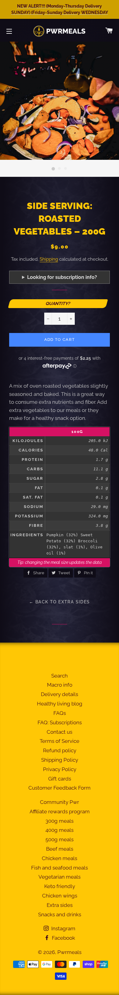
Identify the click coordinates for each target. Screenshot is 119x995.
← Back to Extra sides (59, 601)
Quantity (57, 303)
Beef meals (59, 849)
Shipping (49, 259)
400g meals (59, 830)
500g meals (59, 839)
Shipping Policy (59, 760)
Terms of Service (59, 741)
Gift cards (59, 779)
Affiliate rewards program (60, 811)
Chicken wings (59, 896)
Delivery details (59, 694)
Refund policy (59, 750)
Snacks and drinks (59, 914)
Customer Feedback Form (59, 788)
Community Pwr (59, 802)
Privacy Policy (59, 769)
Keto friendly (59, 886)
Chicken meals (59, 858)
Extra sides (60, 905)
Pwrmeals (69, 952)
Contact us (59, 732)
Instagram (62, 928)
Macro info (59, 685)
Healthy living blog (59, 704)
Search (59, 676)
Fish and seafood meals (59, 868)
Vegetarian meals (59, 877)
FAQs (59, 713)
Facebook (63, 938)
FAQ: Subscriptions (60, 722)
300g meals (59, 821)
